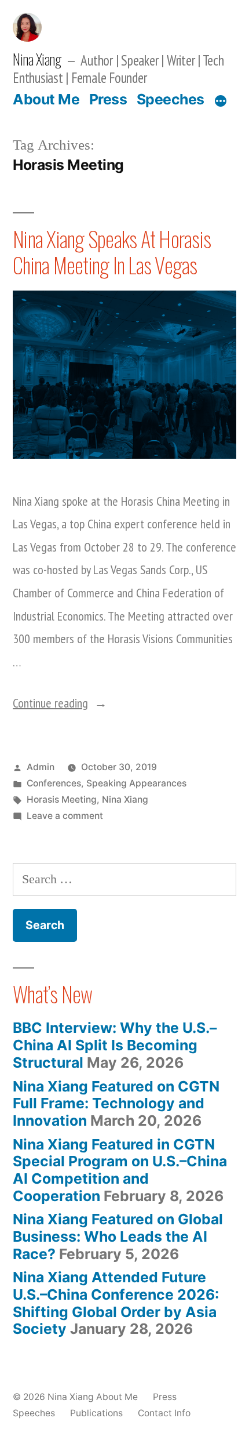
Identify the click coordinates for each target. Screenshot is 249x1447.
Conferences (54, 783)
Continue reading (60, 703)
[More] (221, 101)
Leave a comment (65, 815)
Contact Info (164, 1413)
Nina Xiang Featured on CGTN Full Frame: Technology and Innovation (116, 1103)
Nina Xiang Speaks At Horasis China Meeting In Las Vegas (112, 252)
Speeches (170, 99)
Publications (96, 1413)
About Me (46, 99)
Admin (40, 767)
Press (108, 99)
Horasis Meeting (62, 799)
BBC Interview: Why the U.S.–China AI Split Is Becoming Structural (115, 1045)
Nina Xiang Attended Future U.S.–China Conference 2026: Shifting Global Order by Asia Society (116, 1302)
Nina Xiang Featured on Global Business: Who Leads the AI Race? (118, 1236)
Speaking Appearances (136, 783)
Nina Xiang (37, 59)
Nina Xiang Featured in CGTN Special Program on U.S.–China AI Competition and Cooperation (120, 1170)
